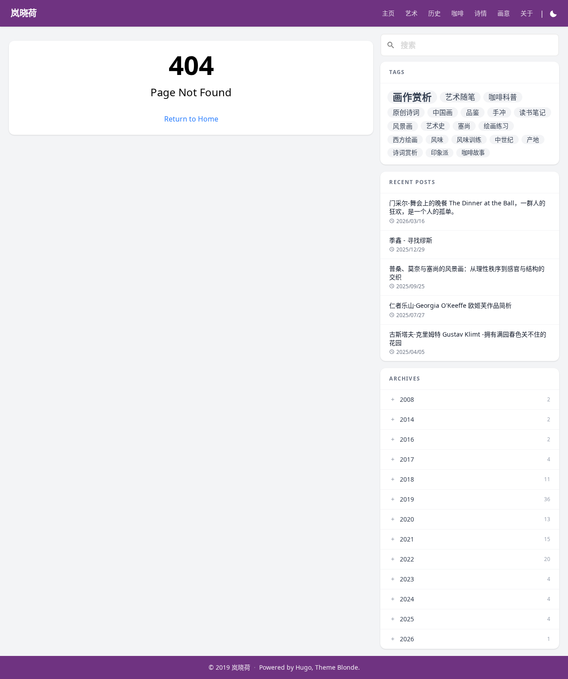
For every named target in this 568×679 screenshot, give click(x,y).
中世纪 (504, 139)
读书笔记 (532, 112)
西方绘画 (405, 139)
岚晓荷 (241, 667)
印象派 (439, 153)
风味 (437, 139)
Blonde (347, 667)
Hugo (304, 667)
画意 (503, 13)
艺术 (411, 13)
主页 (388, 13)
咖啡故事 (473, 153)
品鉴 (472, 112)
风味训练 (469, 139)
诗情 (480, 13)
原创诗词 (406, 112)
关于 (527, 13)
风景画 (403, 126)
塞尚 (464, 126)
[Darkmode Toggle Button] (553, 13)
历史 (434, 13)
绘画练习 (496, 126)
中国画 (443, 112)
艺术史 (435, 126)
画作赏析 (412, 96)
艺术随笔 (460, 97)
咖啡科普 (503, 97)
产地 (533, 139)
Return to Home (191, 119)
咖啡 (457, 13)
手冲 (499, 112)
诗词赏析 (405, 152)
